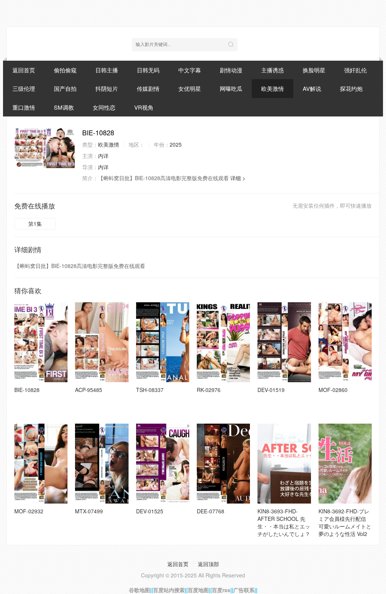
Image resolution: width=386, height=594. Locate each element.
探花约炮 (351, 88)
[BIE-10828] (44, 148)
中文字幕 (189, 70)
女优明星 (189, 88)
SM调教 (64, 107)
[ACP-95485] (101, 342)
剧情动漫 (231, 70)
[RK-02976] (223, 342)
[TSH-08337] (162, 342)
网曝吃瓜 (231, 88)
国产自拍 (65, 88)
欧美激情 (272, 88)
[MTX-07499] (101, 464)
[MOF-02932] (40, 464)
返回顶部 (208, 564)
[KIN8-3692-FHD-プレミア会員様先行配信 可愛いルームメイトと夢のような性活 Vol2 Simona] (345, 464)
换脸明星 (314, 70)
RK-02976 (209, 389)
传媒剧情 (148, 88)
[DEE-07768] (223, 464)
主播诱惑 (272, 70)
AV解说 (312, 88)
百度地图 (198, 590)
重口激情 (23, 107)
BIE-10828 (27, 389)
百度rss (221, 590)
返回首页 (23, 70)
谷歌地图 (139, 590)
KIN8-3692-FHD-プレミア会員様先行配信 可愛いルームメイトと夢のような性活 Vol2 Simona (345, 526)
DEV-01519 (271, 389)
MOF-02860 (333, 389)
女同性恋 (104, 107)
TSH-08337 (150, 389)
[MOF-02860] (345, 342)
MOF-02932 (28, 511)
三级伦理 (23, 88)
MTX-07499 (89, 511)
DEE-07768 (210, 511)
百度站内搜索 (169, 590)
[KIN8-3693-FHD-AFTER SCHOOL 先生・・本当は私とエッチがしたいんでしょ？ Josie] (284, 464)
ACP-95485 (88, 389)
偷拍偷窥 (65, 70)
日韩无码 (148, 70)
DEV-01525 (149, 511)
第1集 (35, 223)
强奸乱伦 (355, 70)
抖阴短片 (106, 88)
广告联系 (243, 590)
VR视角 (143, 107)
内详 (103, 155)
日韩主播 (106, 70)
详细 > (237, 178)
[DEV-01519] (284, 342)
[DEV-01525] (162, 464)
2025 (176, 144)
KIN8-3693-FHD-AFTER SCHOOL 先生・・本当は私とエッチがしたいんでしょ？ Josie (283, 526)
